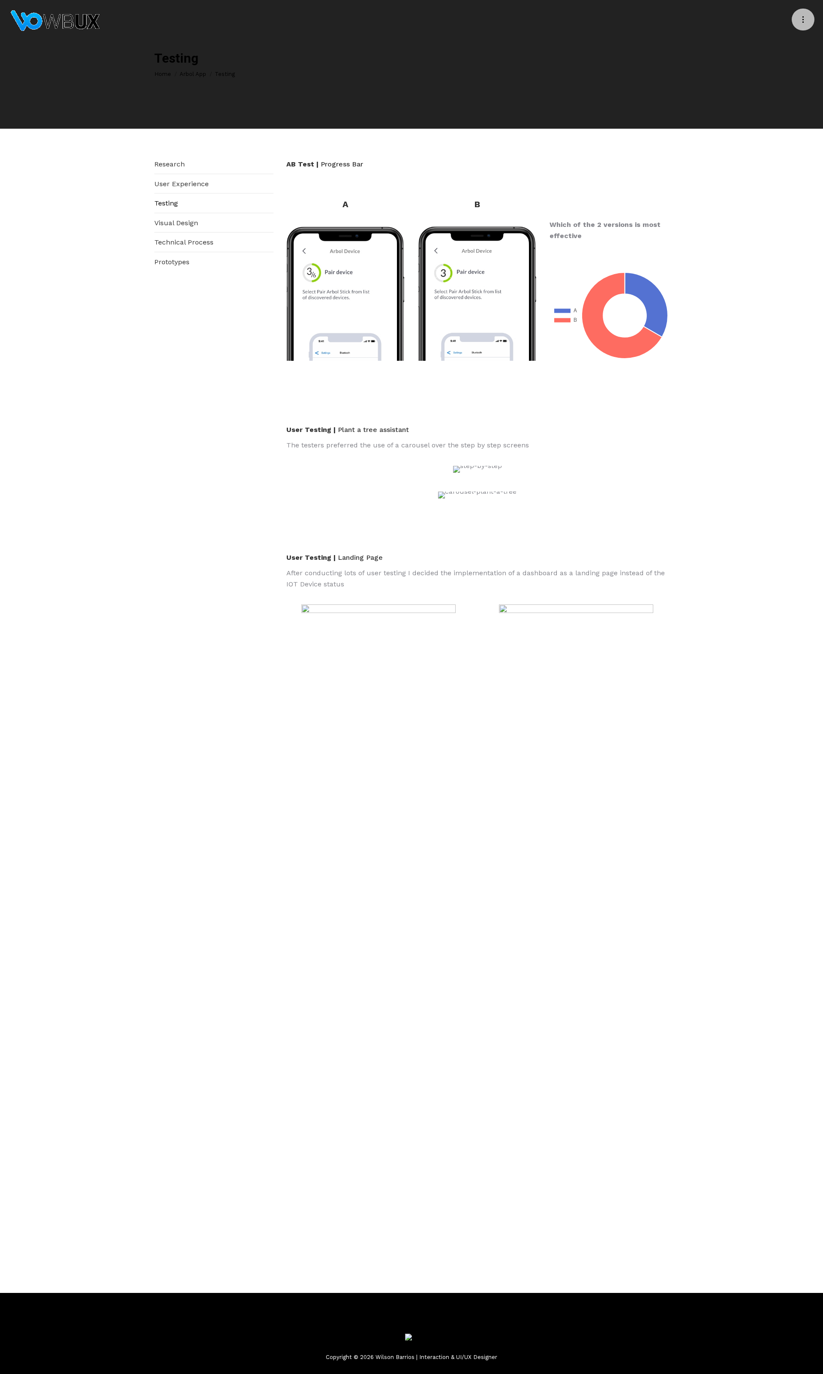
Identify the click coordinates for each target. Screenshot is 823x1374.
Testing (166, 203)
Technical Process (183, 242)
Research (169, 164)
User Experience (181, 184)
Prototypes (171, 262)
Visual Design (176, 223)
